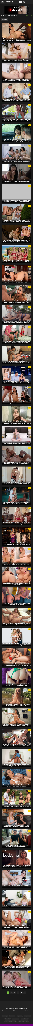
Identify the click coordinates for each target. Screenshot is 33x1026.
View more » (28, 15)
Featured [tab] (4, 19)
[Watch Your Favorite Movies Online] (10, 2)
